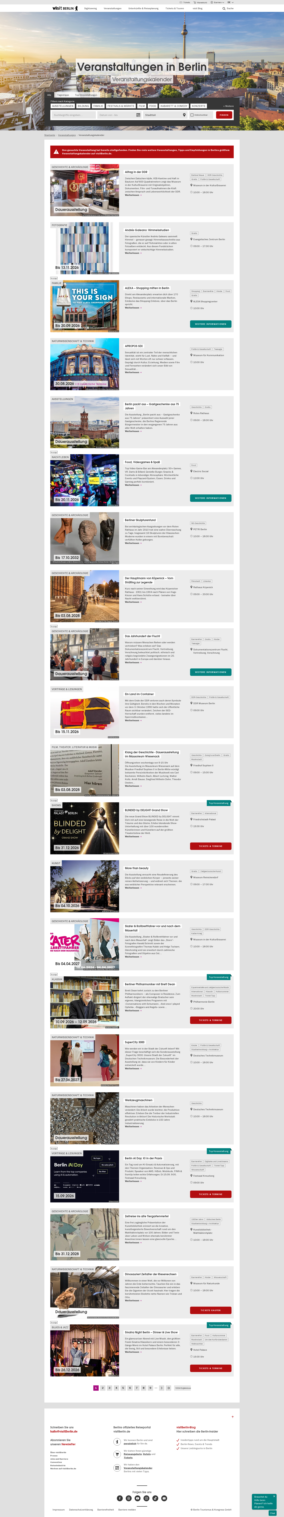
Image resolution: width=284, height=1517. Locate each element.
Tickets (128, 1457)
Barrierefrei (208, 291)
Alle (49, 94)
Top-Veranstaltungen (86, 94)
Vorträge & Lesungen (67, 689)
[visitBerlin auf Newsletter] (164, 1498)
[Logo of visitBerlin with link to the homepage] (65, 8)
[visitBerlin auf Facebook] (120, 1498)
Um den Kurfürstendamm (216, 1339)
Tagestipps (63, 94)
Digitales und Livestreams (216, 1161)
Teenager (218, 349)
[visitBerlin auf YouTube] (138, 1498)
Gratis (194, 179)
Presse (54, 1455)
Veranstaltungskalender (142, 79)
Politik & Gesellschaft (210, 179)
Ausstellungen (62, 399)
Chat (272, 1513)
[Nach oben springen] (233, 1417)
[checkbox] (63, 106)
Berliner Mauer (197, 175)
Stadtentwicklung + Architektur (205, 1049)
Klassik (57, 979)
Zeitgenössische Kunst (210, 871)
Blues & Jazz (60, 1327)
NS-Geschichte (198, 523)
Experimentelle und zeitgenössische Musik (210, 987)
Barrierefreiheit (105, 1509)
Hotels (147, 1454)
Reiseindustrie (58, 1465)
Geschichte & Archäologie (70, 167)
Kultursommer (222, 991)
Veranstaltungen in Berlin (142, 67)
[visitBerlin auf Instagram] (146, 1498)
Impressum (59, 1509)
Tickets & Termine (210, 846)
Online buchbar (201, 115)
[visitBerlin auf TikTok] (155, 1498)
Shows (56, 805)
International (210, 813)
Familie (57, 283)
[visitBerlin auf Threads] (129, 1498)
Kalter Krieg (196, 933)
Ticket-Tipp (210, 995)
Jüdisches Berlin (213, 1219)
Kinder (219, 291)
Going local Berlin (212, 755)
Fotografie (59, 225)
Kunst (56, 863)
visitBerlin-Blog (186, 1427)
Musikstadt (196, 759)
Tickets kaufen (211, 1310)
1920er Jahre (197, 1219)
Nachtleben (60, 457)
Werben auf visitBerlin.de (63, 1468)
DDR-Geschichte (215, 175)
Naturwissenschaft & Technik (73, 341)
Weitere (229, 106)
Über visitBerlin (58, 1452)
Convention (56, 1462)
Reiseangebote (133, 1454)
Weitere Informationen (210, 324)
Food (228, 291)
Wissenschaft (197, 1169)
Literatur (207, 581)
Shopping (195, 291)
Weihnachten (197, 1343)
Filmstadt (195, 581)
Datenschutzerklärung (81, 1509)
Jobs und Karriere (59, 1459)
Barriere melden (127, 1509)
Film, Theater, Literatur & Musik (74, 747)
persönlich (130, 1443)
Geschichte (196, 407)
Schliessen (274, 1496)
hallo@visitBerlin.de (64, 1431)
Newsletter (68, 1444)
